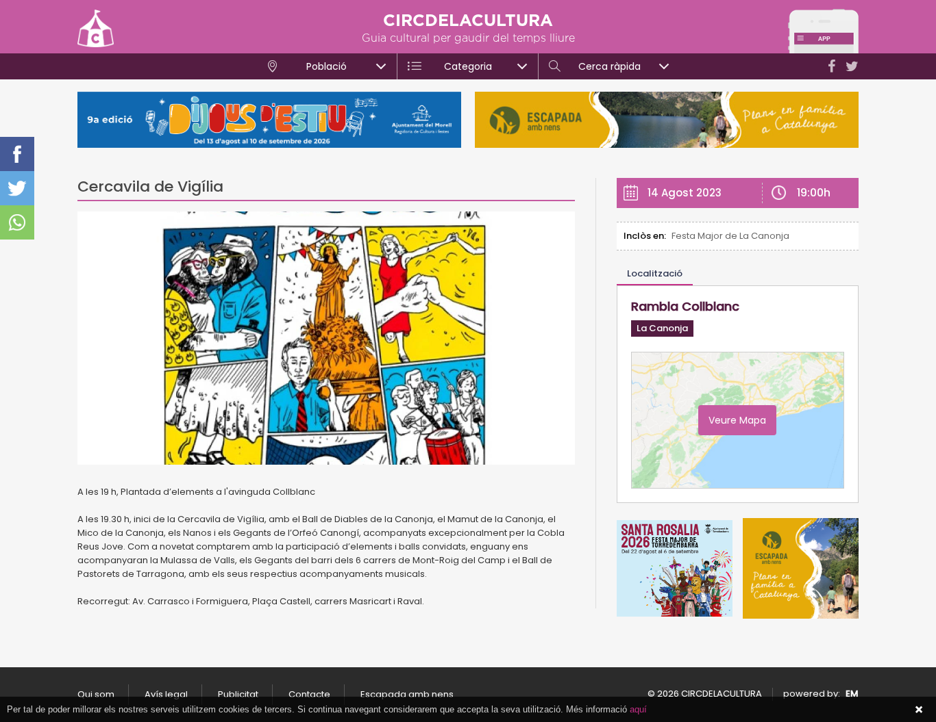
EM (852, 693)
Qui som (95, 694)
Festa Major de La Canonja (730, 235)
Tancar (918, 709)
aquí (638, 709)
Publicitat (238, 694)
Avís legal (166, 694)
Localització (654, 273)
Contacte (309, 694)
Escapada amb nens (407, 694)
